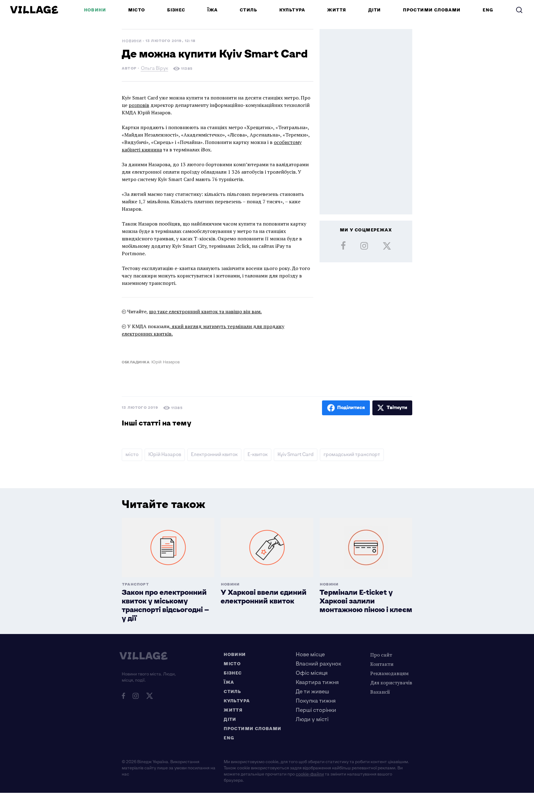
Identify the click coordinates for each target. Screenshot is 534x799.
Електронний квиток (214, 455)
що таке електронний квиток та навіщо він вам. (205, 311)
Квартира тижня (317, 682)
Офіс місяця (312, 673)
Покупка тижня (316, 701)
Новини (95, 10)
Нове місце (310, 654)
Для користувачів (391, 682)
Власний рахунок (318, 664)
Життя (336, 10)
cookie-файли (310, 774)
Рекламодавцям (389, 673)
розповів (139, 105)
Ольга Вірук (154, 69)
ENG (488, 10)
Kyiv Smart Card (296, 455)
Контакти (381, 664)
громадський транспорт (352, 455)
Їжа (212, 10)
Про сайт (381, 654)
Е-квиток (258, 455)
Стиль (248, 10)
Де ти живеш (312, 691)
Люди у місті (312, 719)
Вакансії (380, 691)
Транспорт (135, 584)
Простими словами (431, 10)
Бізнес (176, 10)
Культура (292, 10)
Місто (136, 10)
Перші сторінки (316, 710)
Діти (374, 10)
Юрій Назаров (164, 455)
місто (131, 455)
